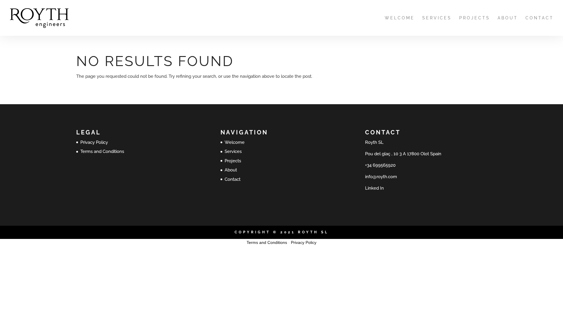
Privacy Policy (94, 142)
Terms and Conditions (102, 151)
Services (437, 18)
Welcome (400, 18)
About (508, 18)
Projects (474, 18)
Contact (539, 18)
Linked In (374, 188)
